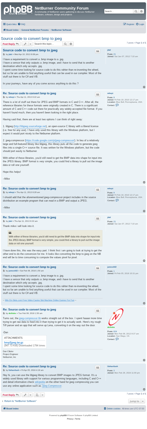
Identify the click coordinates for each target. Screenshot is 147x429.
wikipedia (40, 382)
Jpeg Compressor (51, 385)
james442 (112, 267)
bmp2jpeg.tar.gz (13, 342)
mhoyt (110, 93)
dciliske (111, 327)
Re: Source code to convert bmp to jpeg (29, 93)
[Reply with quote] (97, 51)
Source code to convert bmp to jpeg (31, 38)
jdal (109, 50)
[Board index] (18, 9)
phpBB (63, 415)
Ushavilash (112, 366)
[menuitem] (21, 24)
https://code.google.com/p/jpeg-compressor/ (50, 140)
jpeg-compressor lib (30, 318)
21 (115, 54)
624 (115, 331)
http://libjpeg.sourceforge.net (30, 126)
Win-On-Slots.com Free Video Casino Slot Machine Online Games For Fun (39, 300)
